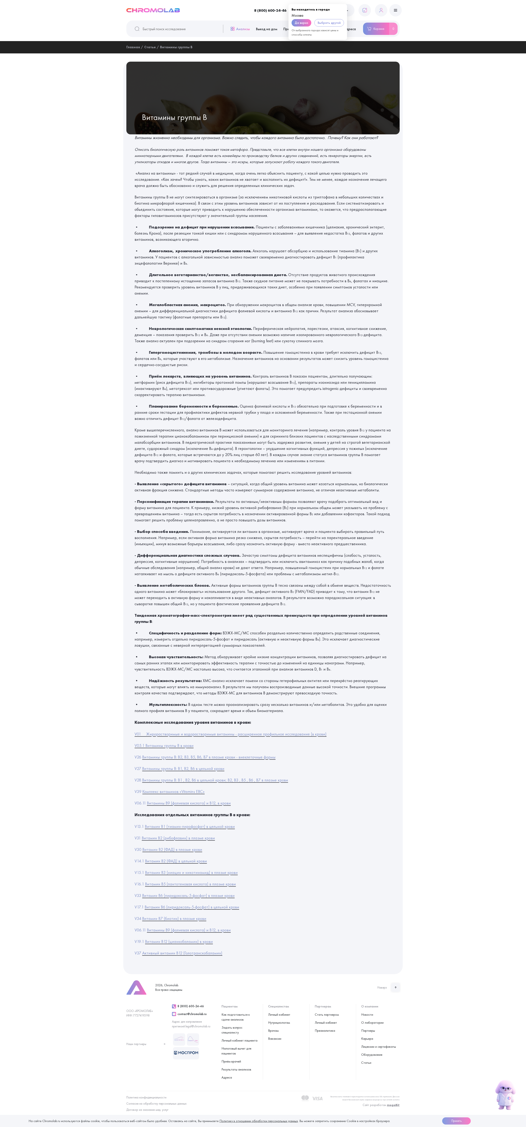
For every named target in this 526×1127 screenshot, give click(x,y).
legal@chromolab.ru (198, 1026)
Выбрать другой (329, 23)
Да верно (301, 23)
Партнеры (368, 1030)
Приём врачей (231, 1061)
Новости (367, 1014)
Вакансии (274, 1038)
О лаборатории (372, 1022)
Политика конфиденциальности (146, 1097)
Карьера (367, 1038)
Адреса (350, 29)
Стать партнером (327, 1014)
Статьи (366, 1062)
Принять (456, 1121)
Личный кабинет (279, 1014)
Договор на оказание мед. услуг (147, 1110)
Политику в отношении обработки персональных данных (258, 1121)
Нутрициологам (279, 1022)
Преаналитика (325, 1030)
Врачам (273, 1030)
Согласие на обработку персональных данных (156, 1104)
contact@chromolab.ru (192, 1014)
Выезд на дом (266, 29)
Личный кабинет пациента (239, 1040)
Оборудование (371, 1054)
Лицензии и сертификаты (378, 1046)
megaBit (393, 1105)
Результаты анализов (236, 1069)
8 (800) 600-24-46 (270, 10)
